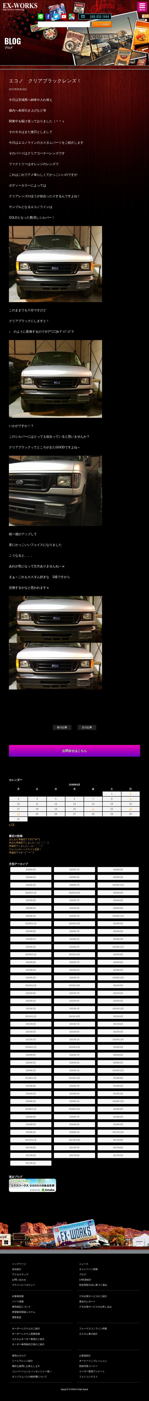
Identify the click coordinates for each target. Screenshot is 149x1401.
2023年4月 (74, 970)
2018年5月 (31, 1124)
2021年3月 (118, 1032)
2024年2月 (31, 947)
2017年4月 (74, 1155)
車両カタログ (19, 1355)
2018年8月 (31, 1117)
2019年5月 (31, 1093)
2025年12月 (118, 885)
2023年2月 (31, 977)
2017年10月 (74, 1140)
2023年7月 (74, 962)
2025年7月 (74, 900)
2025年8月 (31, 900)
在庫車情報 (18, 1296)
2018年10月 (74, 1109)
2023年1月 (74, 977)
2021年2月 (31, 1039)
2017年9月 (118, 1140)
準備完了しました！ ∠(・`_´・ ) (25, 846)
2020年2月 (31, 1070)
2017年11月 (30, 1140)
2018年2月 (31, 1132)
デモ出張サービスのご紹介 (93, 1296)
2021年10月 (74, 1016)
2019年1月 (74, 1101)
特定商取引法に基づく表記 (93, 1285)
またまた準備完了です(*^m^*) (24, 839)
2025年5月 (31, 908)
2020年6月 (118, 1055)
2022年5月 (31, 1001)
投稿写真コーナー (88, 1366)
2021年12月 (118, 1008)
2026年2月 (31, 885)
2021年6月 (118, 1024)
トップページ (19, 1264)
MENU (142, 7)
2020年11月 (30, 1047)
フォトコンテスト (88, 1376)
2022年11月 (30, 985)
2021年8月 (31, 1024)
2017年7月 (74, 1147)
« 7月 (12, 824)
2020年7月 (74, 1055)
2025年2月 (31, 916)
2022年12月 (118, 977)
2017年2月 (31, 1163)
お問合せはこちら (74, 750)
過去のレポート (87, 1301)
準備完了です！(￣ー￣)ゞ (22, 852)
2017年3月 (118, 1155)
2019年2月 (31, 1101)
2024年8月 (31, 931)
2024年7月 (74, 931)
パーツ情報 (18, 1301)
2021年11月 (30, 1016)
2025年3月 (118, 908)
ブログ (82, 1274)
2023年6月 (118, 962)
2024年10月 (74, 923)
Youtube (64, 16)
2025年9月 (118, 893)
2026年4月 (74, 877)
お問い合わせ (19, 1279)
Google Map (71, 16)
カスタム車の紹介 (88, 1333)
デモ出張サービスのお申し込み (95, 1306)
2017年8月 (31, 1147)
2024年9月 (118, 923)
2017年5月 (31, 1155)
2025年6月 (118, 900)
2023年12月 (118, 947)
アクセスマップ (20, 1274)
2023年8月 (31, 962)
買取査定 (16, 1317)
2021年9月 (118, 1016)
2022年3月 (118, 1001)
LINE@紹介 (85, 1279)
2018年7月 (74, 1117)
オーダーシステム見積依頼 (26, 1333)
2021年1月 (74, 1039)
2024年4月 (74, 939)
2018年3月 (118, 1124)
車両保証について (21, 1306)
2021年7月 (74, 1024)
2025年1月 (74, 916)
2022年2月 (31, 1008)
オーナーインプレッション (93, 1361)
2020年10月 (74, 1047)
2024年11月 (30, 923)
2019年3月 (118, 1093)
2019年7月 (74, 1086)
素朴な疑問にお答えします (26, 1366)
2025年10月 (74, 893)
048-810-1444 (99, 16)
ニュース (83, 1264)
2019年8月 (31, 1086)
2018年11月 (30, 1109)
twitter (56, 16)
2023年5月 (31, 970)
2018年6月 (118, 1117)
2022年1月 (74, 1008)
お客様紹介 (85, 1355)
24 (18, 814)
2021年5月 (31, 1032)
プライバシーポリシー (23, 1285)
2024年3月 (118, 939)
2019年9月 (118, 1078)
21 (93, 809)
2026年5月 (31, 877)
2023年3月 (118, 970)
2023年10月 (74, 954)
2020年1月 (74, 1070)
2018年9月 (118, 1109)
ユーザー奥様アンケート (92, 1371)
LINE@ (40, 16)
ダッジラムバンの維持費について (29, 1376)
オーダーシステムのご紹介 (26, 1328)
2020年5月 (31, 1063)
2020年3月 (118, 1063)
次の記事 (87, 727)
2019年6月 (118, 1086)
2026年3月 (118, 877)
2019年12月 (118, 1070)
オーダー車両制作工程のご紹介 (28, 1344)
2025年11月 (30, 893)
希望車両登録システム (23, 1312)
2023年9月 (118, 954)
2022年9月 (118, 985)
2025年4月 (74, 908)
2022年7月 (74, 993)
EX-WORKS (26, 7)
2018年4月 (74, 1124)
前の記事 (62, 727)
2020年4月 (74, 1063)
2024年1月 (74, 947)
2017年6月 (118, 1147)
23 (130, 809)
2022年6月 (118, 993)
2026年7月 (74, 869)
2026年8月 (31, 869)
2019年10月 (74, 1078)
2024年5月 (31, 939)
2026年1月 (74, 885)
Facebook (48, 16)
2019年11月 (30, 1078)
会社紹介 (16, 1269)
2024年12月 (118, 916)
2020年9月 (118, 1047)
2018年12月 (118, 1101)
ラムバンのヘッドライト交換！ (25, 849)
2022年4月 (74, 1001)
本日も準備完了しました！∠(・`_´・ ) (29, 842)
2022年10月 (74, 985)
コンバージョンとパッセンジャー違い (32, 1371)
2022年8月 (31, 993)
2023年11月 (30, 954)
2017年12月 (118, 1132)
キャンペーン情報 (88, 1269)
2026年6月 (118, 869)
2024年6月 (118, 931)
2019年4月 (74, 1093)
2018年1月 (74, 1132)
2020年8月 (31, 1055)
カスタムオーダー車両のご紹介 (28, 1339)
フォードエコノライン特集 (93, 1328)
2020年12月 (118, 1039)
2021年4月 (74, 1032)
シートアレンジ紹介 (22, 1361)
